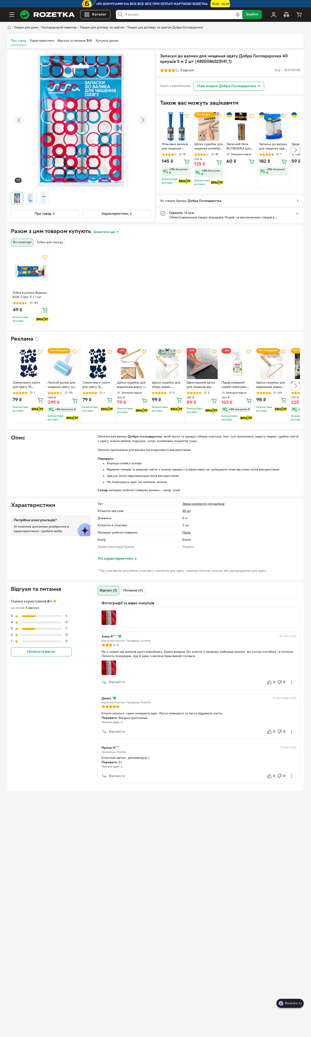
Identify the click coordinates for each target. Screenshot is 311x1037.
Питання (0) (133, 590)
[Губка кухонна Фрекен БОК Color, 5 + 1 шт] (30, 271)
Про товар (18, 40)
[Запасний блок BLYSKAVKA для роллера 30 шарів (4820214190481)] (241, 126)
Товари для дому (26, 27)
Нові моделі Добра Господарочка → (228, 86)
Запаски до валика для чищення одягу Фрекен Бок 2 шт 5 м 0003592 (273, 147)
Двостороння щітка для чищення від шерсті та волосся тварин (201, 385)
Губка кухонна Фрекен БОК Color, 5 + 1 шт (30, 295)
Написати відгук (41, 652)
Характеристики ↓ (117, 213)
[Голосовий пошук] (237, 14)
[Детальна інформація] (37, 339)
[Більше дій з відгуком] (291, 682)
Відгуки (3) (108, 590)
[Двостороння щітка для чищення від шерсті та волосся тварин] (202, 363)
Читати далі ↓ (112, 722)
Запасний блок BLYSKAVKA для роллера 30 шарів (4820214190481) (240, 147)
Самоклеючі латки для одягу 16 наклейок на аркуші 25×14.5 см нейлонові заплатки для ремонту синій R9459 (28, 385)
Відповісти (117, 682)
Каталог (99, 14)
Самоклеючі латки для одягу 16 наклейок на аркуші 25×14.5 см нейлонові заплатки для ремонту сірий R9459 (97, 385)
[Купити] (186, 161)
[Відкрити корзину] (299, 14)
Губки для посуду (50, 242)
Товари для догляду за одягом (102, 27)
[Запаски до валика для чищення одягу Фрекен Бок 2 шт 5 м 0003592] (273, 126)
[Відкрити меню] (11, 14)
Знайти (252, 14)
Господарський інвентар (59, 27)
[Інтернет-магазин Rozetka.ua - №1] (47, 14)
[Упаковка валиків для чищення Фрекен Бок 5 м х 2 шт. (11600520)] (176, 126)
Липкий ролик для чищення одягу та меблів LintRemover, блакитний (63, 385)
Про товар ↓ (45, 213)
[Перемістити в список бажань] (186, 115)
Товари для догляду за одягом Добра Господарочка (165, 27)
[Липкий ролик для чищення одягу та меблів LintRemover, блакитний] (63, 363)
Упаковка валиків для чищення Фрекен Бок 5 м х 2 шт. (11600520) (175, 147)
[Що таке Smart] (184, 181)
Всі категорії (22, 242)
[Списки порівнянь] (286, 14)
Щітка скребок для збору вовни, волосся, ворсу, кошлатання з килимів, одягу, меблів (166, 385)
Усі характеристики (117, 559)
